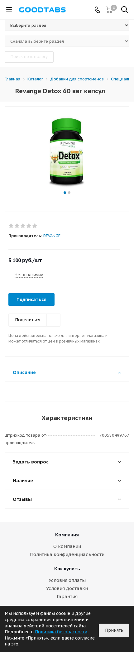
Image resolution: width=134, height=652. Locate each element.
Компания (67, 535)
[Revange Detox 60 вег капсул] (67, 151)
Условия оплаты (67, 580)
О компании (67, 546)
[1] (11, 225)
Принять (114, 630)
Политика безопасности (61, 632)
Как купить (67, 569)
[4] (29, 225)
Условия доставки (67, 588)
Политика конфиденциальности (67, 554)
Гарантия (67, 596)
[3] (23, 225)
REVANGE (51, 235)
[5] (35, 225)
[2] (17, 225)
